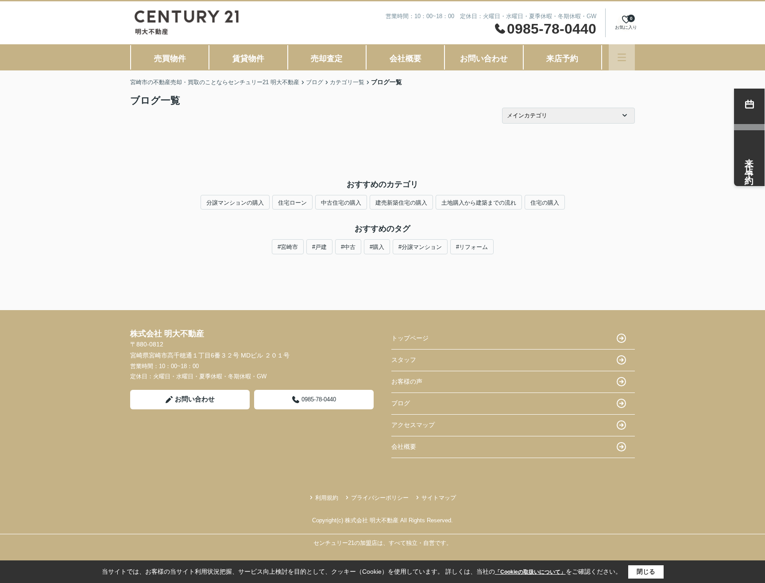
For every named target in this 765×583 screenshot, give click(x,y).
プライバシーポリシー (380, 497)
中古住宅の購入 (341, 202)
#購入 (377, 247)
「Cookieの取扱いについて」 (530, 572)
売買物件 (170, 58)
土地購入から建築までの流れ (478, 202)
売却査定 (327, 58)
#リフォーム (472, 247)
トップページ (410, 338)
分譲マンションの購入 (235, 202)
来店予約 (562, 58)
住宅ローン (292, 202)
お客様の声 (406, 381)
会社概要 (405, 58)
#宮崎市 (288, 247)
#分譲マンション (420, 247)
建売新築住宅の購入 (401, 202)
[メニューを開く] (621, 57)
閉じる (646, 571)
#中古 (348, 247)
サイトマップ (438, 497)
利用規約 (326, 497)
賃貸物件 (248, 58)
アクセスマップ (413, 424)
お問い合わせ (484, 58)
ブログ (400, 403)
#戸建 (319, 247)
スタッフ (403, 359)
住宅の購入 (544, 202)
